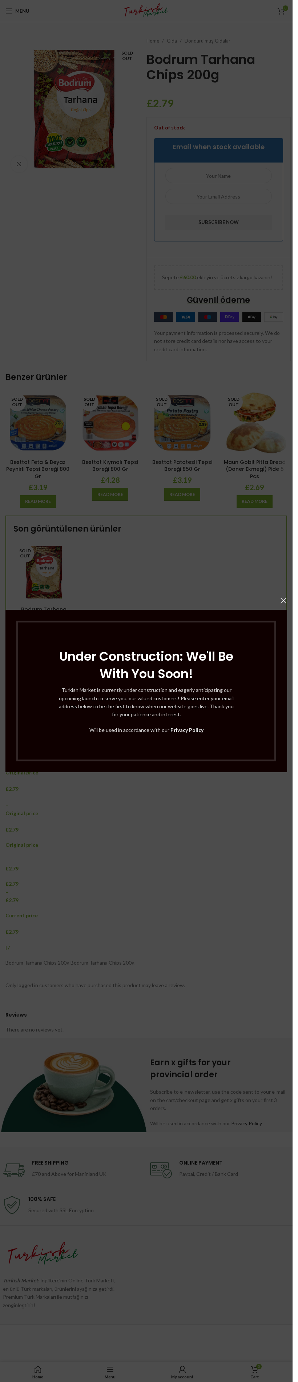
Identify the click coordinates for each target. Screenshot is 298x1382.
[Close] (283, 601)
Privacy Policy (187, 730)
